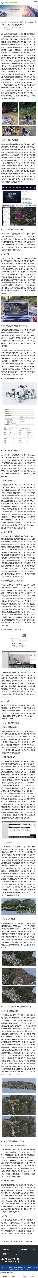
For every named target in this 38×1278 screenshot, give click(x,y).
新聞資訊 (24, 1277)
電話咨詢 (5, 1277)
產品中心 (14, 1277)
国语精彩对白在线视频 (6, 1272)
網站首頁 (33, 1277)
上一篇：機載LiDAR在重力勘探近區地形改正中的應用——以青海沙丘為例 (10, 1241)
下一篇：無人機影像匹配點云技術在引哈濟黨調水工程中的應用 (28, 1241)
